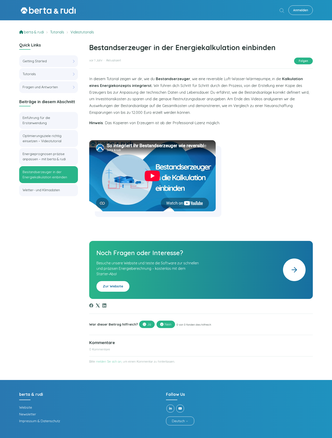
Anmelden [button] (300, 10)
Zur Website (113, 286)
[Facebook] (91, 305)
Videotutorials (82, 32)
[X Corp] (98, 305)
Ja (149, 324)
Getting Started (35, 61)
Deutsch (179, 421)
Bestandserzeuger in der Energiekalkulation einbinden (45, 174)
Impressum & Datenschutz (39, 421)
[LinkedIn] (104, 305)
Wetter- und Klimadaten (41, 190)
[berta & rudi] (48, 10)
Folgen (303, 61)
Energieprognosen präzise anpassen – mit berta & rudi (44, 156)
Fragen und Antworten (40, 87)
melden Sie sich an (109, 361)
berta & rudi (34, 32)
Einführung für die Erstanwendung (36, 120)
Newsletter (27, 414)
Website (25, 407)
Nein (168, 324)
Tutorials (57, 32)
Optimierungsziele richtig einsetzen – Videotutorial (42, 138)
